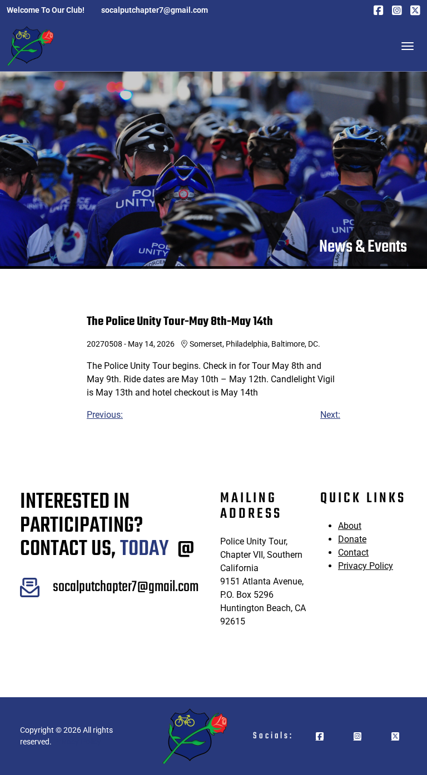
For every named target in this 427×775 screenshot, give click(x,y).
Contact (353, 552)
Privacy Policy (365, 566)
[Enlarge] (25, 592)
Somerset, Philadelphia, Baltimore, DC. (255, 343)
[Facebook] (379, 10)
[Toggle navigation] (407, 46)
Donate (352, 539)
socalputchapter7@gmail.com (125, 587)
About (349, 526)
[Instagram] (397, 10)
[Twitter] (415, 10)
